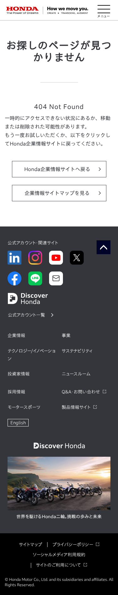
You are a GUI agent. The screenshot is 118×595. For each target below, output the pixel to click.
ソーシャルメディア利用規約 (59, 554)
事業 (66, 335)
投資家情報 (19, 374)
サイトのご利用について (58, 565)
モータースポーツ (24, 407)
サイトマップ (30, 544)
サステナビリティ (77, 351)
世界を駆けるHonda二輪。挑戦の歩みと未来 (59, 516)
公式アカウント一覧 (26, 315)
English (18, 423)
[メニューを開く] (104, 10)
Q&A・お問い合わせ (81, 392)
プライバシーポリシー (72, 544)
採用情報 (16, 392)
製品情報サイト (76, 407)
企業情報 (16, 335)
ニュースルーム (76, 374)
